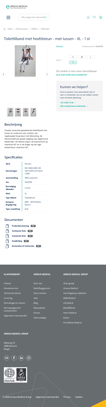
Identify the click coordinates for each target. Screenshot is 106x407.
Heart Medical (70, 312)
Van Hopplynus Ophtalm (74, 293)
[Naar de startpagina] (8, 6)
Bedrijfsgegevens (42, 288)
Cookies (78, 397)
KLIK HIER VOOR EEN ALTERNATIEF (71, 75)
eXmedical (68, 303)
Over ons (38, 283)
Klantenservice (11, 288)
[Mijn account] (87, 17)
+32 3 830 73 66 (67, 102)
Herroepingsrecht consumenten (12, 309)
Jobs (36, 298)
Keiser (66, 317)
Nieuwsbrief (39, 308)
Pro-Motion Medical (72, 322)
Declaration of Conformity (23, 246)
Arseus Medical (70, 288)
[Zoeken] (46, 17)
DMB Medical (69, 298)
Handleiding (17, 241)
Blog (36, 303)
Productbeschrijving (20, 226)
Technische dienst (12, 293)
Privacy (67, 397)
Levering (8, 298)
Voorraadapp (40, 317)
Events (37, 312)
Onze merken (40, 293)
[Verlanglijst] (93, 17)
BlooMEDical (69, 308)
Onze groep (68, 283)
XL (73, 62)
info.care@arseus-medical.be (73, 106)
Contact (7, 283)
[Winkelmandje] (99, 17)
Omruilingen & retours (14, 303)
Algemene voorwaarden (15, 315)
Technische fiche (19, 231)
